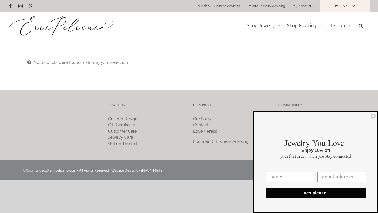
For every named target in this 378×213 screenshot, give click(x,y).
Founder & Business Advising (220, 141)
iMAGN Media (152, 170)
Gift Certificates (122, 124)
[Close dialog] (373, 116)
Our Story (202, 118)
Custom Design (123, 118)
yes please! (316, 193)
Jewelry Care (120, 137)
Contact (200, 124)
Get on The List (123, 143)
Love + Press (205, 131)
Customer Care (122, 131)
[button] (361, 25)
